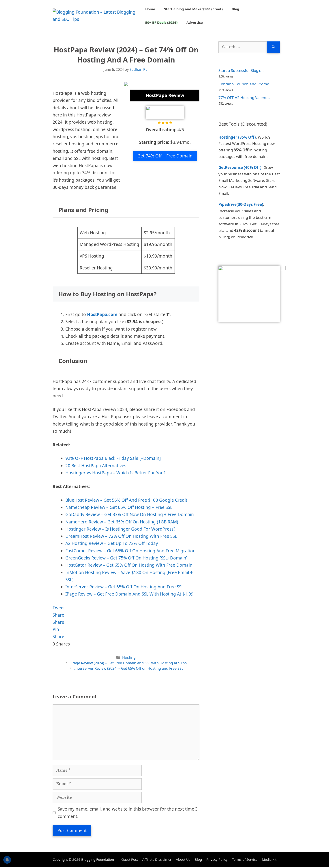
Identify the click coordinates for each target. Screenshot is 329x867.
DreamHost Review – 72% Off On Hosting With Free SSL (121, 536)
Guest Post (129, 859)
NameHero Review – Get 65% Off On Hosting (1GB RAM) (121, 522)
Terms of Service (244, 859)
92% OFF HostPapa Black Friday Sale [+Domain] (113, 458)
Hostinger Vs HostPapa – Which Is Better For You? (115, 473)
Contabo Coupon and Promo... (245, 83)
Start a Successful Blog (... (241, 70)
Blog (235, 9)
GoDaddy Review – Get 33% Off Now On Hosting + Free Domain (129, 514)
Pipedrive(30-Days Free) (240, 204)
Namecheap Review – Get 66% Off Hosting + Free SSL (118, 507)
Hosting (129, 657)
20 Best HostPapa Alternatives (95, 466)
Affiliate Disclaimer (156, 859)
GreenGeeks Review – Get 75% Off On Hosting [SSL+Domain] (126, 558)
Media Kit (269, 859)
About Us (183, 859)
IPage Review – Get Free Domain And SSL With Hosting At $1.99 (129, 594)
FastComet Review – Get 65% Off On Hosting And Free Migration (130, 551)
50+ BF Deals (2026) (161, 22)
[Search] (273, 47)
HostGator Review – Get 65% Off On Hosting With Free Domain (128, 565)
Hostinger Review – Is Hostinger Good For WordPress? (120, 529)
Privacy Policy (217, 859)
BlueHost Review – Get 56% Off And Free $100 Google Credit (126, 500)
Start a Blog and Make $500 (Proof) (193, 9)
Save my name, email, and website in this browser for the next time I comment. (127, 812)
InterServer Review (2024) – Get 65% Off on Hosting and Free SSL (128, 668)
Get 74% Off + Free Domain (164, 156)
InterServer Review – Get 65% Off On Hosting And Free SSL (124, 587)
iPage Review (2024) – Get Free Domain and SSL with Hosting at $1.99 (129, 662)
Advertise (194, 22)
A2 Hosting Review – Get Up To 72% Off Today (111, 543)
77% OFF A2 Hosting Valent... (244, 97)
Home (150, 9)
